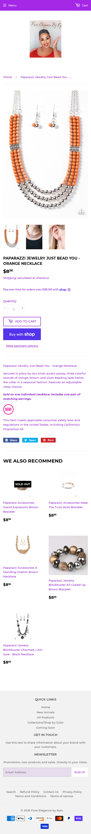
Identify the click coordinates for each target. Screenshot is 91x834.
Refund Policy (29, 791)
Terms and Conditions (30, 796)
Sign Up (79, 772)
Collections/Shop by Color (45, 722)
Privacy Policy (72, 791)
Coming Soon (45, 727)
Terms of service (61, 796)
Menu (12, 5)
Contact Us (51, 791)
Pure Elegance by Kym (47, 810)
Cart (84, 5)
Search (11, 791)
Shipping (9, 278)
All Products (45, 717)
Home (7, 77)
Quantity (10, 301)
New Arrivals (46, 712)
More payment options (22, 345)
